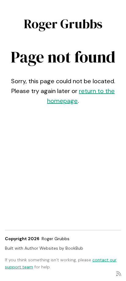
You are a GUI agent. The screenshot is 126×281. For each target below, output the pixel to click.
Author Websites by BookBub (53, 248)
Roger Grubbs (63, 24)
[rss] (118, 273)
